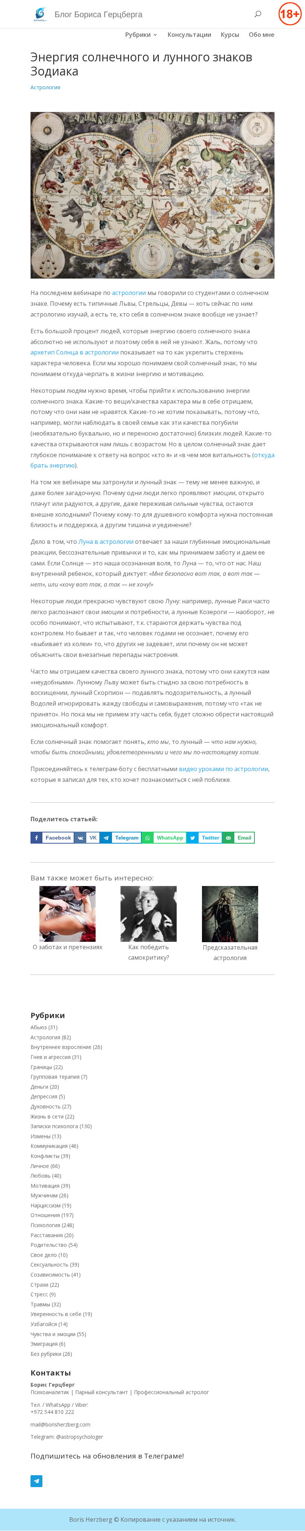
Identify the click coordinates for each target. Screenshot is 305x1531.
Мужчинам (44, 1195)
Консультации (189, 35)
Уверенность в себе (55, 1313)
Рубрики (138, 35)
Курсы (230, 35)
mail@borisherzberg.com (60, 1424)
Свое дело (43, 1254)
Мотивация (45, 1185)
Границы (41, 1067)
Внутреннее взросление (61, 1046)
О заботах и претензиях (67, 947)
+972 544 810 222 (52, 1411)
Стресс (39, 1294)
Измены (40, 1136)
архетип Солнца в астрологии (74, 352)
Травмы (40, 1304)
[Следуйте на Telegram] (152, 1481)
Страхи (39, 1284)
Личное (39, 1165)
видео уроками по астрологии (223, 769)
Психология (45, 1225)
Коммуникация (49, 1145)
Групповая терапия (55, 1076)
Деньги (39, 1086)
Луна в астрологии (106, 541)
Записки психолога (54, 1126)
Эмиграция (44, 1343)
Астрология (45, 87)
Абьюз (38, 1027)
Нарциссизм (45, 1205)
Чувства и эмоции (53, 1334)
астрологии (129, 293)
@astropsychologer (79, 1436)
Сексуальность (49, 1264)
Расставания (46, 1235)
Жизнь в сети (47, 1116)
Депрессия (43, 1096)
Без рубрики (45, 1353)
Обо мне (261, 35)
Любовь (40, 1175)
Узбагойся (43, 1324)
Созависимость (50, 1274)
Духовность (45, 1106)
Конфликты (45, 1155)
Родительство (48, 1244)
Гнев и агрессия (50, 1056)
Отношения (45, 1215)
